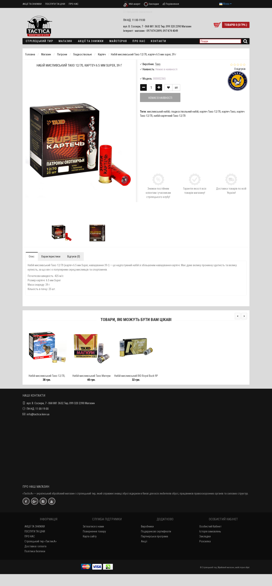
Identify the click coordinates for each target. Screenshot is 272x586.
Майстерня (118, 41)
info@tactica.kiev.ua (38, 414)
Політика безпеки (34, 551)
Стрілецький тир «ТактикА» (40, 541)
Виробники (147, 526)
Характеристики (50, 256)
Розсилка (205, 541)
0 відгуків (240, 68)
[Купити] (37, 370)
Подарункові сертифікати (156, 531)
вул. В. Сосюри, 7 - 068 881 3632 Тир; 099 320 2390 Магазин (61, 403)
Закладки (205, 536)
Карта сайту (90, 536)
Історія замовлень (210, 531)
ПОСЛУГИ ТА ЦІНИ (55, 3)
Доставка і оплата (35, 546)
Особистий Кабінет (210, 526)
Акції (144, 541)
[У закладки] (46, 370)
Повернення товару (94, 531)
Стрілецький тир (39, 41)
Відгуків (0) (73, 256)
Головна (30, 54)
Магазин (65, 41)
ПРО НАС (73, 3)
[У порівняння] (55, 370)
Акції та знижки (91, 41)
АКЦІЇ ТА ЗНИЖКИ (32, 3)
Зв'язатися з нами (93, 526)
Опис (31, 256)
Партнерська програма (154, 536)
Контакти (158, 41)
